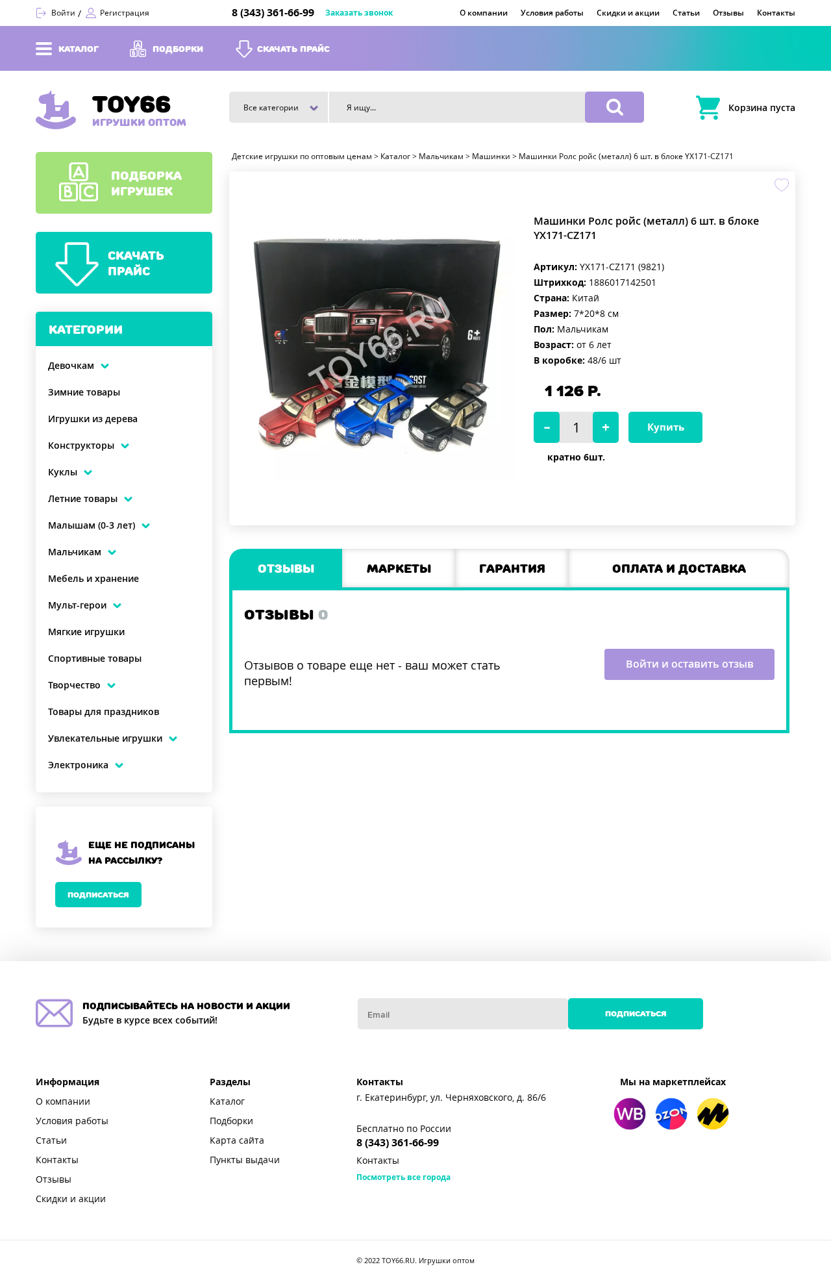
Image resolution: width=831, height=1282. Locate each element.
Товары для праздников (103, 712)
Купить (665, 427)
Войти (63, 13)
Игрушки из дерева (93, 419)
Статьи (51, 1140)
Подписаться (98, 894)
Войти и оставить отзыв (690, 664)
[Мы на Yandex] (713, 1114)
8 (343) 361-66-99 (273, 12)
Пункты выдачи (245, 1160)
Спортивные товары (95, 658)
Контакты (57, 1160)
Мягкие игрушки (86, 632)
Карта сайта (237, 1140)
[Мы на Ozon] (671, 1114)
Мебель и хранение (93, 578)
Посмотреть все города (403, 1177)
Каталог (227, 1101)
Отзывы (53, 1179)
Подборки (231, 1121)
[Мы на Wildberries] (630, 1114)
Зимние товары (84, 392)
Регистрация (124, 13)
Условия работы (72, 1121)
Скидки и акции (71, 1199)
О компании (63, 1101)
